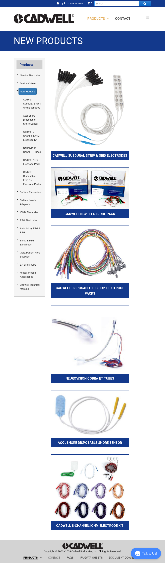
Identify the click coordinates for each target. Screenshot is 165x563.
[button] (146, 553)
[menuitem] (98, 18)
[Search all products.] (145, 3)
